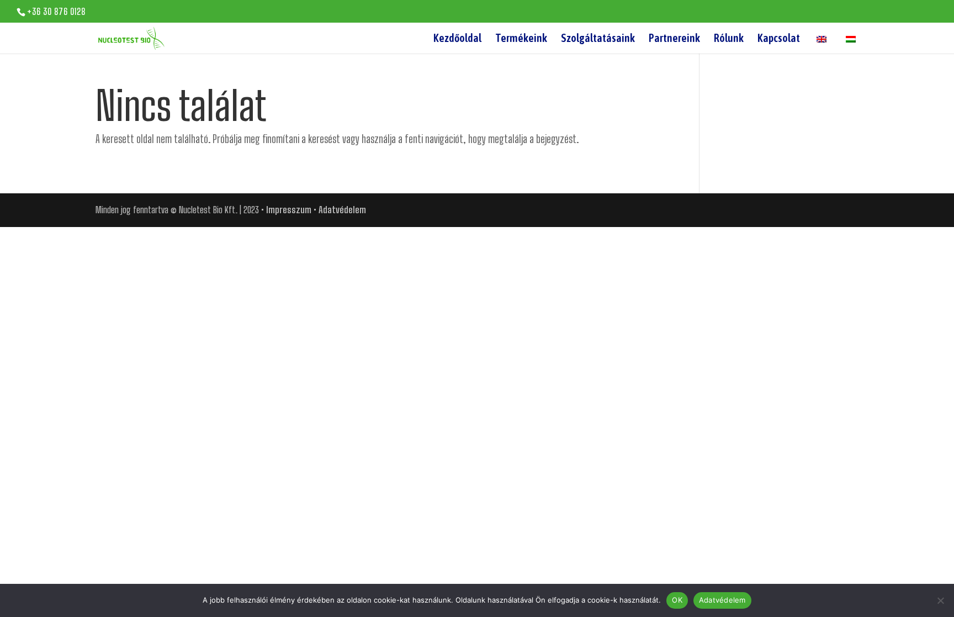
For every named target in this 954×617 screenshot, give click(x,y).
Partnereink (674, 39)
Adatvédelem (342, 209)
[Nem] (940, 600)
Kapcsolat (778, 39)
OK (677, 599)
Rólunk (729, 39)
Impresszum (288, 209)
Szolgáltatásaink (598, 39)
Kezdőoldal (457, 39)
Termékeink (521, 39)
